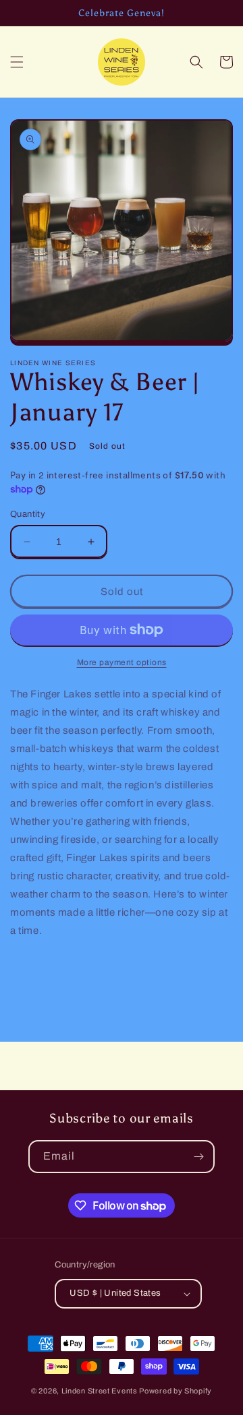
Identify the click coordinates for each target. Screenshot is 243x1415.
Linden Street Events (99, 1391)
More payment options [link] (122, 662)
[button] (17, 62)
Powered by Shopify (175, 1391)
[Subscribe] (198, 1156)
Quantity (27, 514)
